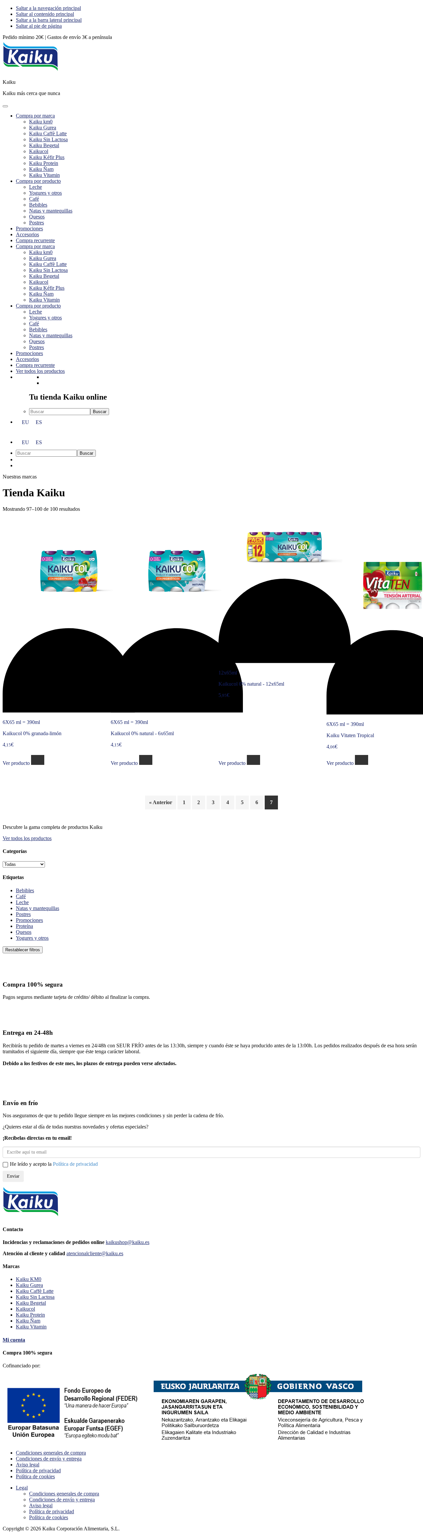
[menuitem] (25, 422)
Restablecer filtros (22, 949)
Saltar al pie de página (39, 26)
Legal (22, 1487)
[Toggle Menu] (5, 106)
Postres (36, 222)
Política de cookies (35, 1476)
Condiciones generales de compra (51, 1452)
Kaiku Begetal (44, 276)
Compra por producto (38, 181)
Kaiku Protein (43, 163)
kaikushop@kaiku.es (127, 1242)
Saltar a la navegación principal (48, 8)
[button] (25, 890)
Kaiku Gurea (42, 258)
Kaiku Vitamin (44, 175)
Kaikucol (38, 282)
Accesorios (27, 234)
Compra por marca (35, 115)
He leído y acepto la (54, 1164)
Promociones (29, 228)
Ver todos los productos (40, 371)
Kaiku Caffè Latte (48, 264)
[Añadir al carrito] (37, 760)
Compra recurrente (35, 240)
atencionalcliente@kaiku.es (94, 1253)
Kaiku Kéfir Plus (46, 288)
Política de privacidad (75, 1164)
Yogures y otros (45, 193)
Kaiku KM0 (28, 1279)
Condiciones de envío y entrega (49, 1458)
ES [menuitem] (39, 422)
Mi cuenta (14, 1340)
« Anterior (160, 802)
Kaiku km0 (41, 252)
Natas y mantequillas (50, 210)
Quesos (37, 216)
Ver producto (16, 763)
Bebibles (38, 205)
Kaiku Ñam (41, 169)
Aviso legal (27, 1464)
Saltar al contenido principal (45, 14)
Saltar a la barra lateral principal (49, 20)
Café (34, 199)
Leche (35, 187)
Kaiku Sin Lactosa (48, 270)
